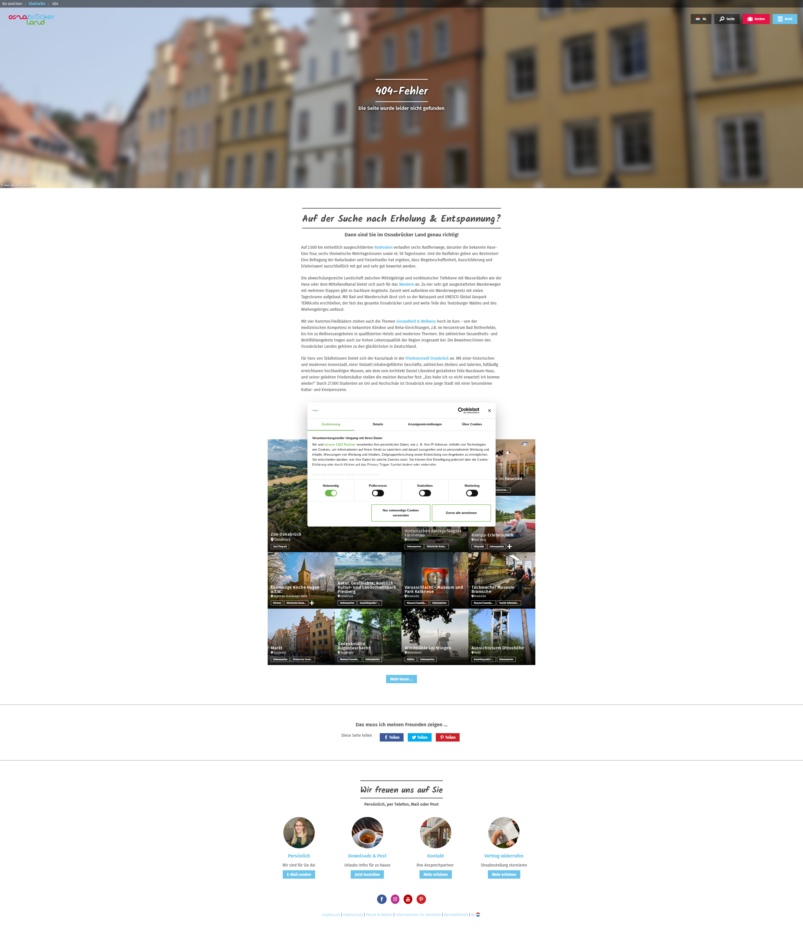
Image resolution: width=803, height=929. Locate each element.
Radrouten (384, 247)
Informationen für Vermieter (418, 914)
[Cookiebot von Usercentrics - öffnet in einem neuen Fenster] (461, 410)
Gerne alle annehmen (461, 513)
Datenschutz (353, 914)
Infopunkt (479, 546)
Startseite (37, 3)
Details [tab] (378, 424)
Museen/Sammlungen (418, 602)
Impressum (331, 914)
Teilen (394, 737)
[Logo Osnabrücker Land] (32, 19)
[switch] (378, 493)
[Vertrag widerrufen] (504, 832)
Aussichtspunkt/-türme (371, 602)
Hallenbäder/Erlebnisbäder (499, 490)
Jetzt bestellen (367, 874)
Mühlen (410, 659)
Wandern (406, 284)
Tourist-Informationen (510, 602)
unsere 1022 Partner (340, 444)
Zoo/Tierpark (280, 546)
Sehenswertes (414, 546)
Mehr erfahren (436, 874)
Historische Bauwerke (438, 546)
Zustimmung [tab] (331, 424)
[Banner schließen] (489, 410)
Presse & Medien (379, 914)
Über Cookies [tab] (472, 424)
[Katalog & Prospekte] (367, 832)
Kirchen (277, 602)
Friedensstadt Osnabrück (427, 358)
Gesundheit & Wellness (416, 321)
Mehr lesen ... (401, 679)
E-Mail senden (299, 874)
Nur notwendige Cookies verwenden (401, 513)
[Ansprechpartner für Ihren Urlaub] (435, 832)
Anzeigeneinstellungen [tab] (425, 424)
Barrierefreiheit (456, 914)
